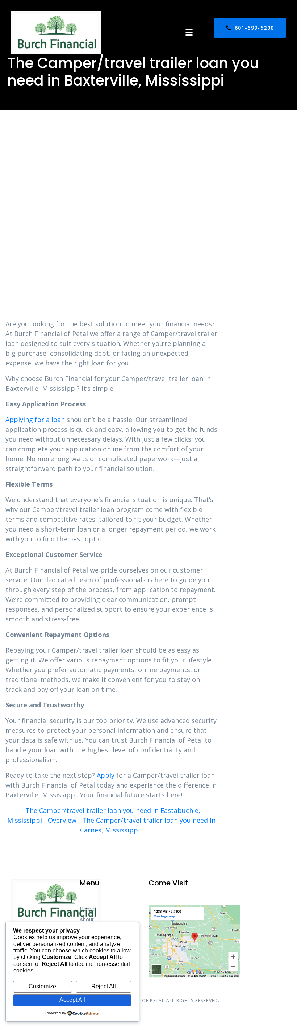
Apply (105, 775)
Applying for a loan (35, 419)
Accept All (72, 1000)
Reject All (103, 986)
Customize (42, 986)
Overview (62, 820)
